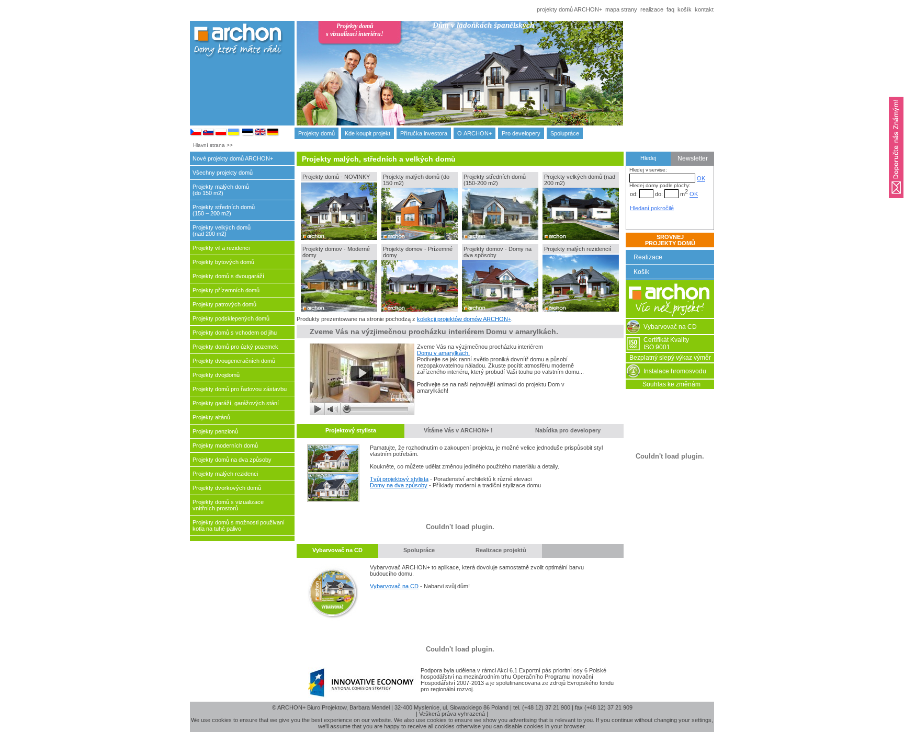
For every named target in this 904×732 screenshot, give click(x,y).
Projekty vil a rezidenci (221, 248)
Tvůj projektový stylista (399, 479)
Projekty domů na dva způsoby (232, 459)
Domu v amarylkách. (443, 353)
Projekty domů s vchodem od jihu (235, 332)
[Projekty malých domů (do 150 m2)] (419, 238)
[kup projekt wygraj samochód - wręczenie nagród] (362, 413)
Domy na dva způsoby (398, 485)
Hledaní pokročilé (652, 208)
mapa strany (621, 9)
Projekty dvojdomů (216, 375)
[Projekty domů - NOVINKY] (339, 238)
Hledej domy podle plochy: (660, 185)
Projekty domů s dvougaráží (228, 276)
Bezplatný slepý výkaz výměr (670, 357)
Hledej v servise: (648, 170)
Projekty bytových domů (223, 262)
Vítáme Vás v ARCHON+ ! (458, 430)
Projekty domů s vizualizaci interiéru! (354, 30)
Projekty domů (316, 133)
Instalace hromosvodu (674, 371)
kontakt (704, 9)
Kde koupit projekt (367, 133)
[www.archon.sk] (208, 134)
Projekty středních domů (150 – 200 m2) (224, 210)
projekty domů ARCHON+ (569, 9)
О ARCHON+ (474, 133)
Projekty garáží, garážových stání (236, 403)
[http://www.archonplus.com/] (260, 134)
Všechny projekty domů (223, 172)
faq (670, 9)
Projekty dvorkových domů (227, 488)
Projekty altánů (211, 417)
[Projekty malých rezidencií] (581, 309)
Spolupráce (564, 133)
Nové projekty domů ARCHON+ (233, 158)
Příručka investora (423, 133)
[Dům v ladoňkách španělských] (516, 82)
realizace (651, 9)
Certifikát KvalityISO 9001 (666, 343)
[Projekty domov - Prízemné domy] (419, 309)
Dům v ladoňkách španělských (483, 25)
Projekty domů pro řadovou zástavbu (240, 389)
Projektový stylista (350, 430)
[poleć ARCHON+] (896, 201)
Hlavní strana (209, 145)
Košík (641, 272)
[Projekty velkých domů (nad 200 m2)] (581, 238)
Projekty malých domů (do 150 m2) (221, 190)
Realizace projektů (501, 550)
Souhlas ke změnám (671, 384)
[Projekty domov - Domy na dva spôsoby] (500, 309)
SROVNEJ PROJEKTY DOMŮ (670, 240)
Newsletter (692, 158)
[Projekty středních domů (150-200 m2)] (500, 238)
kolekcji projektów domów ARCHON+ (464, 319)
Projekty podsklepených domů (231, 318)
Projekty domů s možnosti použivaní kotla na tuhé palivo (239, 525)
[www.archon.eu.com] (273, 134)
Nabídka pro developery (568, 430)
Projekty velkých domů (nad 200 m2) (222, 230)
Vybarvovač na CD (337, 550)
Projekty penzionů (215, 431)
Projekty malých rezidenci (225, 474)
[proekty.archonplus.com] (248, 134)
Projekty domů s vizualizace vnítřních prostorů (228, 505)
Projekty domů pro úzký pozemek (235, 347)
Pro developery (521, 133)
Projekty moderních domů (225, 445)
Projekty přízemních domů (226, 290)
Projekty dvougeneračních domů (234, 361)
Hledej (648, 158)
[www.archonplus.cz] (196, 134)
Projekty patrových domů (224, 304)
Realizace (648, 257)
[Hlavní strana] (670, 316)
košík (684, 9)
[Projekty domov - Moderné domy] (339, 309)
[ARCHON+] (221, 134)
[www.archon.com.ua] (234, 134)
